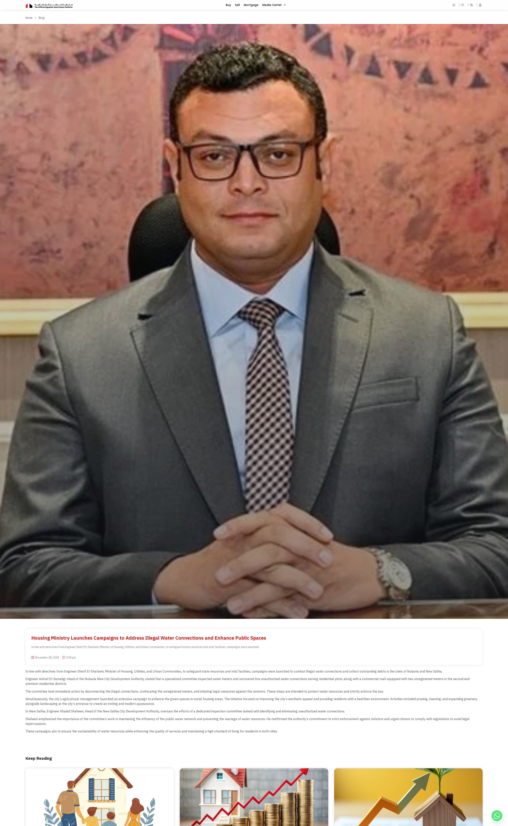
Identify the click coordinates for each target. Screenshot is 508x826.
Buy (228, 5)
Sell (237, 5)
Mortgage (251, 5)
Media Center (272, 5)
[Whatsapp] (497, 815)
